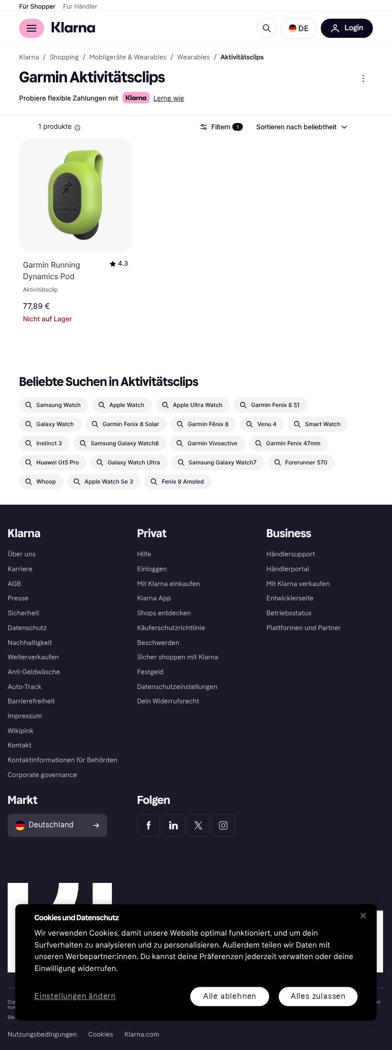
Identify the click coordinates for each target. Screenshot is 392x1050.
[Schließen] (363, 915)
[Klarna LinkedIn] (173, 825)
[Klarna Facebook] (148, 825)
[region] (196, 962)
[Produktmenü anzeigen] (363, 78)
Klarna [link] (29, 57)
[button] (299, 28)
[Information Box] (77, 128)
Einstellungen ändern (75, 996)
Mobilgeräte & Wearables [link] (128, 57)
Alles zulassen (318, 996)
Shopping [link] (64, 57)
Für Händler (80, 7)
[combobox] (301, 127)
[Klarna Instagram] (223, 825)
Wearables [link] (193, 57)
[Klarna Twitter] (198, 825)
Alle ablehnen (229, 996)
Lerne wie (168, 98)
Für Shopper (37, 7)
